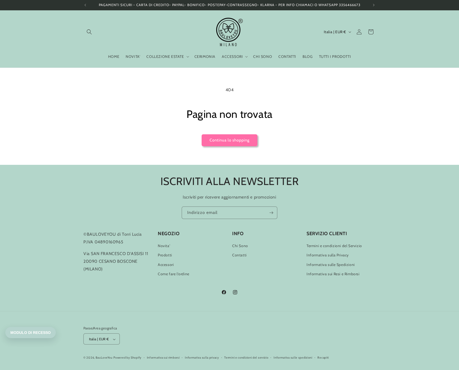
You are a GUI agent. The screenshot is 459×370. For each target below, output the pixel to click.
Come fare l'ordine (173, 274)
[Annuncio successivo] (374, 5)
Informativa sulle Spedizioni (331, 264)
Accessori (166, 264)
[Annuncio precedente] (85, 5)
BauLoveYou (104, 358)
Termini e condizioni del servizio (246, 357)
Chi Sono (240, 245)
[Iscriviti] (271, 212)
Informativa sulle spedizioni (293, 357)
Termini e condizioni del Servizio (334, 245)
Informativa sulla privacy (202, 357)
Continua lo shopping (229, 140)
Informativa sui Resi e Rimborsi (333, 274)
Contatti (239, 255)
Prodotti (165, 255)
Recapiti (323, 357)
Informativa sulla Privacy (328, 255)
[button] (89, 32)
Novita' (164, 245)
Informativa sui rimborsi (163, 357)
